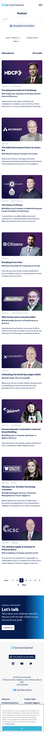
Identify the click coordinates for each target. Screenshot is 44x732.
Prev (6, 580)
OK (22, 728)
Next (24, 585)
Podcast (5, 86)
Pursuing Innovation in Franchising (19, 90)
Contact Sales (30, 699)
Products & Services (10, 703)
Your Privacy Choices (24, 690)
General (14, 543)
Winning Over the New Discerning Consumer (18, 488)
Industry (15, 38)
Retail (14, 483)
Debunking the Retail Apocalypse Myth (21, 374)
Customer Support (32, 703)
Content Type (32, 38)
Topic (15, 41)
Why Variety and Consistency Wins (19, 317)
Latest (8, 38)
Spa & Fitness (16, 201)
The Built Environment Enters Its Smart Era (21, 149)
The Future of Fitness (12, 204)
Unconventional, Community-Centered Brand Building (21, 430)
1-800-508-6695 (22, 685)
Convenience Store (19, 313)
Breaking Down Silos (12, 262)
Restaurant (16, 86)
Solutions (6, 699)
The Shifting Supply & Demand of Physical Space (18, 548)
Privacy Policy (10, 724)
